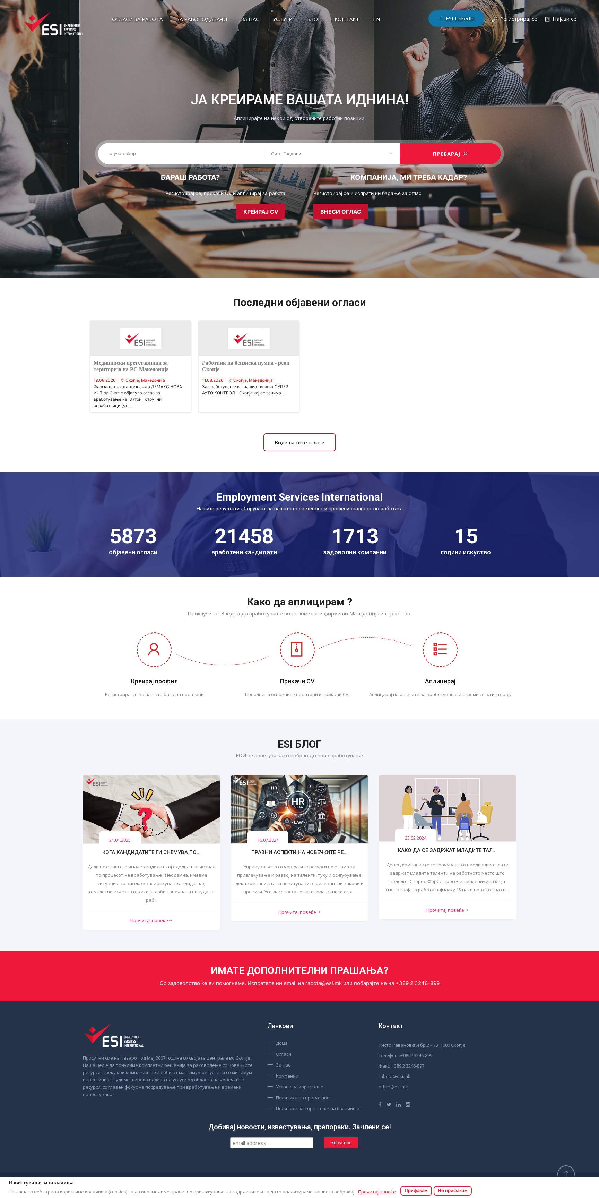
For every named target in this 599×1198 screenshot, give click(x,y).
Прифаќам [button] (416, 1190)
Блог (313, 19)
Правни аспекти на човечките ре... (299, 852)
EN (376, 19)
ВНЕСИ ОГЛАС (340, 211)
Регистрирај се (518, 18)
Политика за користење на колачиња (317, 1108)
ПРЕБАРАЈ (447, 153)
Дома (282, 1043)
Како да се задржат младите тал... (447, 850)
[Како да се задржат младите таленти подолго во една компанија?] (447, 808)
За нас (250, 19)
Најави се (564, 18)
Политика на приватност (303, 1098)
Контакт (347, 19)
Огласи (283, 1054)
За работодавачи (201, 19)
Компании (287, 1076)
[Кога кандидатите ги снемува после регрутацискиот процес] (151, 809)
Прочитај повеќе (149, 920)
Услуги (283, 19)
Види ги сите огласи (300, 442)
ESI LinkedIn (460, 18)
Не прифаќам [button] (453, 1190)
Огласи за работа (137, 19)
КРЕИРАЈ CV (260, 211)
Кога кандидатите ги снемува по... (151, 852)
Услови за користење (299, 1087)
